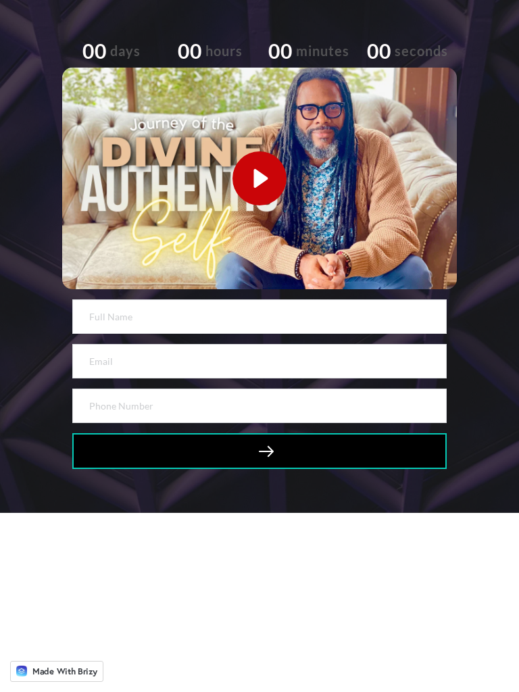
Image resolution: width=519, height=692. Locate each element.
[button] (259, 178)
